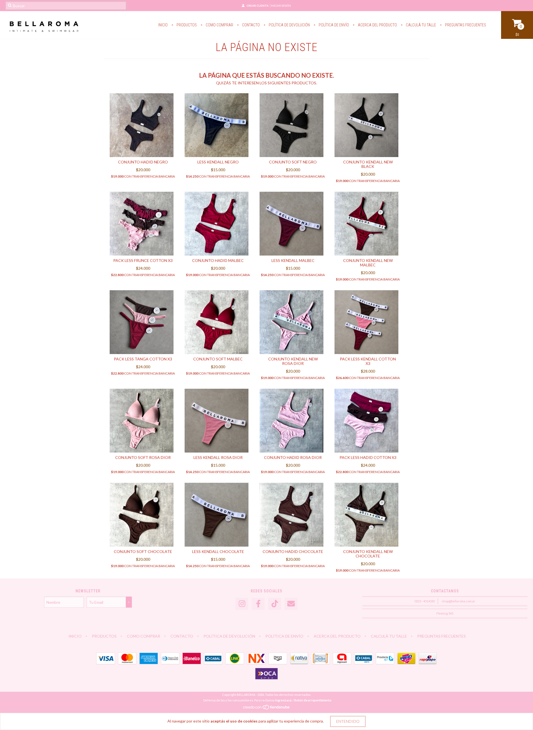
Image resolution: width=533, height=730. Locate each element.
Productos (186, 25)
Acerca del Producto (377, 25)
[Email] (291, 604)
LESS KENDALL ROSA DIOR (218, 457)
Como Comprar (219, 25)
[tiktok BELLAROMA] (274, 604)
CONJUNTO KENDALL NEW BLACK (368, 164)
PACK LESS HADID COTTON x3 (368, 457)
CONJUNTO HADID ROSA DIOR (293, 457)
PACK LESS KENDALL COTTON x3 (368, 361)
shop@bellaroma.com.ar (458, 601)
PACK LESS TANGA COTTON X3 (143, 359)
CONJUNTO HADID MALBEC (218, 260)
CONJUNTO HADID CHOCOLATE (293, 551)
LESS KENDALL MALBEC (293, 260)
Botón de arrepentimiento (312, 700)
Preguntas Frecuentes (465, 25)
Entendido (347, 721)
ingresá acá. (283, 700)
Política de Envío (333, 25)
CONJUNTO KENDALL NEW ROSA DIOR (293, 361)
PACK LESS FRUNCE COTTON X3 (143, 260)
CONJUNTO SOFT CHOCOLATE (143, 551)
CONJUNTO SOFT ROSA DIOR (143, 457)
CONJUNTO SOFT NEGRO (293, 162)
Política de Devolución (289, 25)
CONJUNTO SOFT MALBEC (218, 359)
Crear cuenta (257, 5)
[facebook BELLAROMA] (258, 604)
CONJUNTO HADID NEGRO (143, 162)
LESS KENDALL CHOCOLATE (218, 551)
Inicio (163, 25)
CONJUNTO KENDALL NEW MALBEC (368, 262)
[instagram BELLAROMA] (241, 604)
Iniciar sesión (281, 5)
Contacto (250, 25)
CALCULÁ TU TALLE (420, 25)
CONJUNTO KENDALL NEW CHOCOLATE (368, 553)
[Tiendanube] (266, 708)
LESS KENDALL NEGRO (218, 162)
